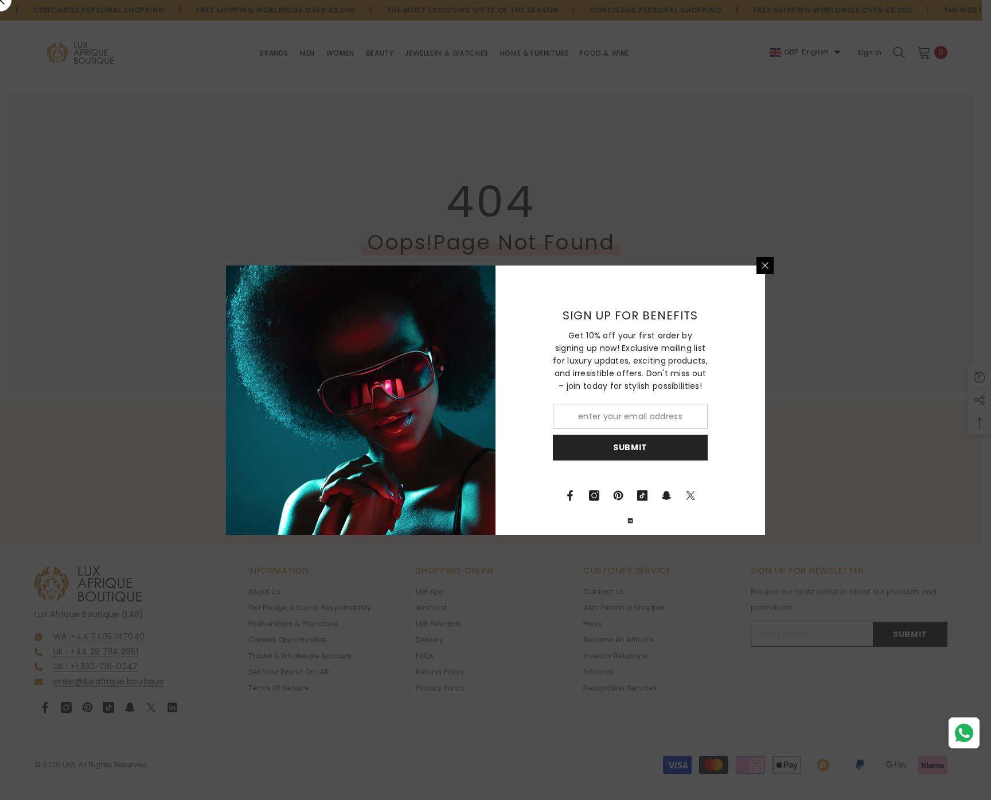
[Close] (765, 265)
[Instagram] (594, 495)
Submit (630, 447)
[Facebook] (570, 495)
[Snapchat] (666, 495)
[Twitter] (690, 495)
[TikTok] (642, 495)
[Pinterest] (618, 495)
